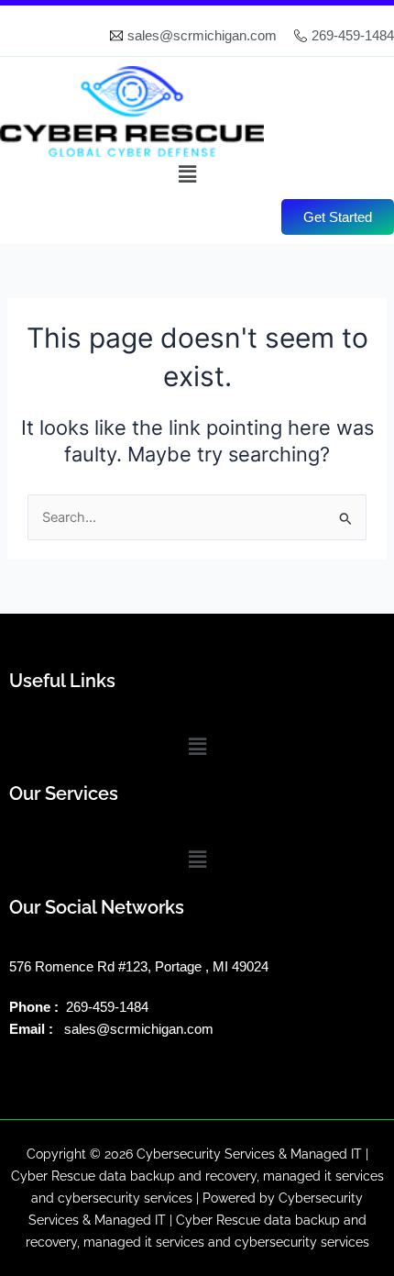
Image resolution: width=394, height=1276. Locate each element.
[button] (186, 174)
